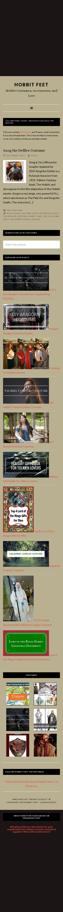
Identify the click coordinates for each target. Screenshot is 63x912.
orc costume (51, 216)
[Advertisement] (31, 39)
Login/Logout (48, 802)
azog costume (22, 213)
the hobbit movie (20, 219)
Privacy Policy (38, 799)
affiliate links (25, 132)
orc (39, 216)
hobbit (32, 216)
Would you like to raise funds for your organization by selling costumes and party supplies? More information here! (31, 829)
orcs (6, 219)
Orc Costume (14, 210)
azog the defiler (42, 213)
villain (35, 219)
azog (10, 213)
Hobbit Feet (31, 84)
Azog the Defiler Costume (24, 150)
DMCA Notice (20, 799)
